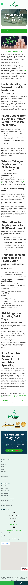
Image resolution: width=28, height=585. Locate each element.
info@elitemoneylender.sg (14, 530)
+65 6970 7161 (14, 524)
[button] (24, 30)
